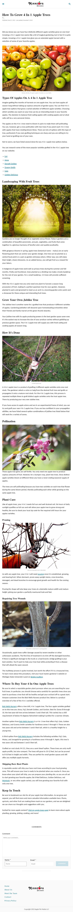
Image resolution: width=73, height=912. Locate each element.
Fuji (6, 156)
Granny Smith (10, 168)
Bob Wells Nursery (9, 707)
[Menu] (3, 4)
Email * (33, 860)
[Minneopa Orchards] (36, 4)
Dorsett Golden (11, 164)
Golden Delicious (11, 175)
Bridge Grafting (37, 677)
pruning (41, 574)
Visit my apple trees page (38, 810)
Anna (7, 160)
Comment (6, 834)
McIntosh (6, 781)
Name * (8, 860)
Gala (6, 171)
